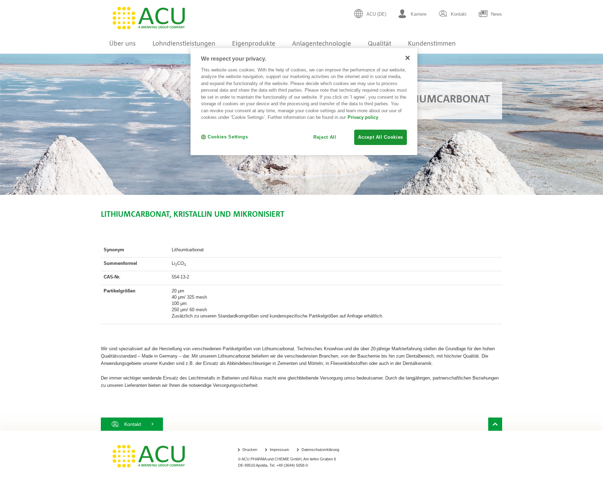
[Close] (407, 58)
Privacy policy (363, 117)
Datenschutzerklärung (320, 449)
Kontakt (459, 14)
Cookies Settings (228, 136)
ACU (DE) (376, 14)
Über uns (122, 43)
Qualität (379, 43)
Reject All (324, 137)
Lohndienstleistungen (183, 43)
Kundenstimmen (432, 43)
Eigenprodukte (253, 43)
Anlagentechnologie (321, 43)
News (496, 14)
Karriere (418, 14)
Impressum (279, 449)
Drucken (250, 449)
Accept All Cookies (380, 137)
